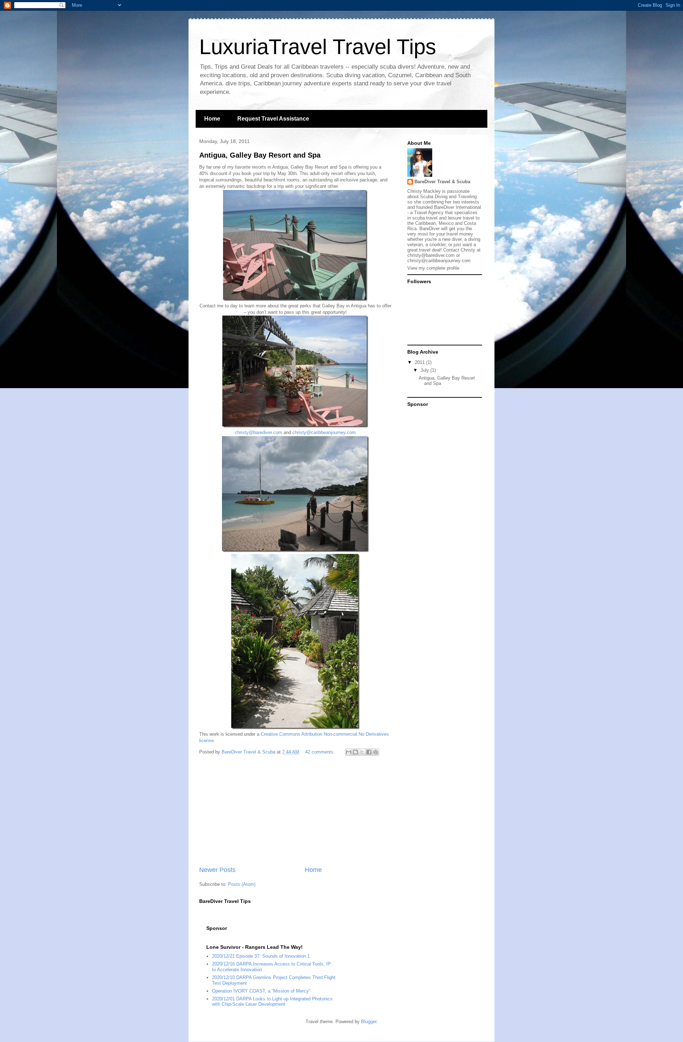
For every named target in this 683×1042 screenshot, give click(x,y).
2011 (420, 362)
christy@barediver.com (258, 432)
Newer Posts (217, 869)
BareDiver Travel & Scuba (442, 181)
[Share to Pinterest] (375, 752)
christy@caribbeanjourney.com (324, 432)
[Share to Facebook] (368, 752)
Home (212, 119)
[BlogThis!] (355, 752)
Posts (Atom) (241, 884)
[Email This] (348, 752)
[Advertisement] (295, 811)
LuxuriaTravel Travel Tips (317, 47)
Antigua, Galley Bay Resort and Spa (260, 155)
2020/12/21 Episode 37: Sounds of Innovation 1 (261, 956)
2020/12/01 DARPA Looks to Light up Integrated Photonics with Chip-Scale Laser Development (272, 1001)
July (425, 370)
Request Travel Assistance (273, 119)
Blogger (368, 1021)
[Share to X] (362, 752)
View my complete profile (433, 268)
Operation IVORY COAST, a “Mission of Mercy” (261, 991)
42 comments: (320, 752)
